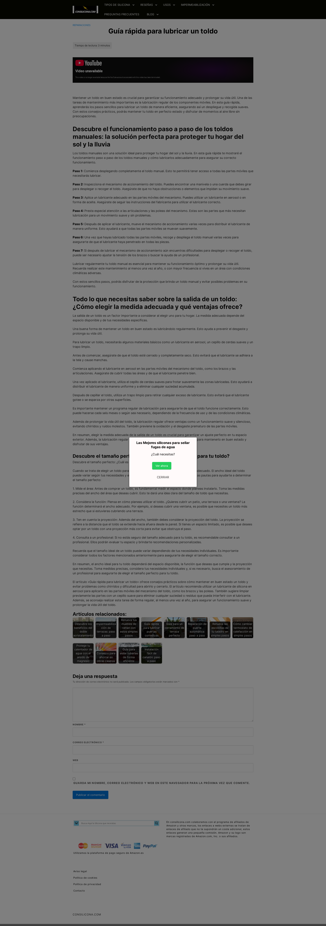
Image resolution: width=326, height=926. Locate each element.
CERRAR (163, 477)
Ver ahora (162, 465)
